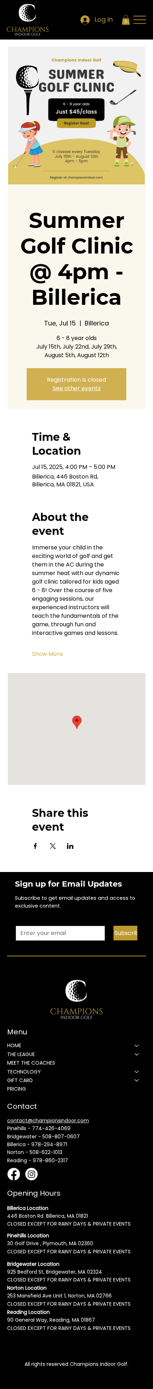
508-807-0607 (61, 1136)
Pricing (16, 1088)
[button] (126, 20)
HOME (14, 1045)
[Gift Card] (137, 1080)
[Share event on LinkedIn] (70, 846)
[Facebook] (13, 1174)
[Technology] (137, 1071)
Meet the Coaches (31, 1062)
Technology (24, 1071)
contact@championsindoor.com (48, 1120)
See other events (77, 388)
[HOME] (137, 1045)
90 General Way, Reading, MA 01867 (51, 1319)
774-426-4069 (51, 1128)
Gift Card (20, 1080)
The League (21, 1054)
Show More (47, 654)
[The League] (137, 1054)
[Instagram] (31, 1174)
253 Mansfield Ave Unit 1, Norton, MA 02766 (59, 1295)
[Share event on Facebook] (35, 846)
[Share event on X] (52, 846)
